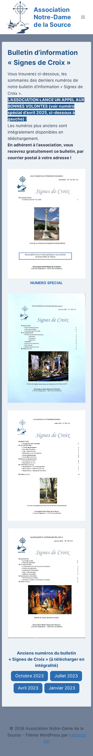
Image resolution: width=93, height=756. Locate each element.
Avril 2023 (28, 687)
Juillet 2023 (66, 675)
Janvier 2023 (62, 687)
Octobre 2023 (29, 675)
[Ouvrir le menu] (82, 17)
